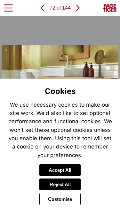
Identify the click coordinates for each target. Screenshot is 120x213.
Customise (60, 199)
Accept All (60, 170)
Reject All (60, 184)
